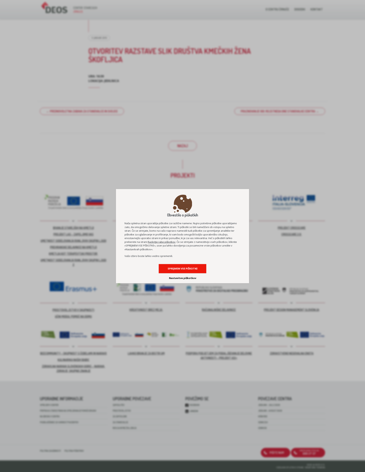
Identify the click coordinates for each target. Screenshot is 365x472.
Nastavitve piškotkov (182, 278)
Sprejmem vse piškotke (183, 268)
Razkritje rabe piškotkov (161, 241)
